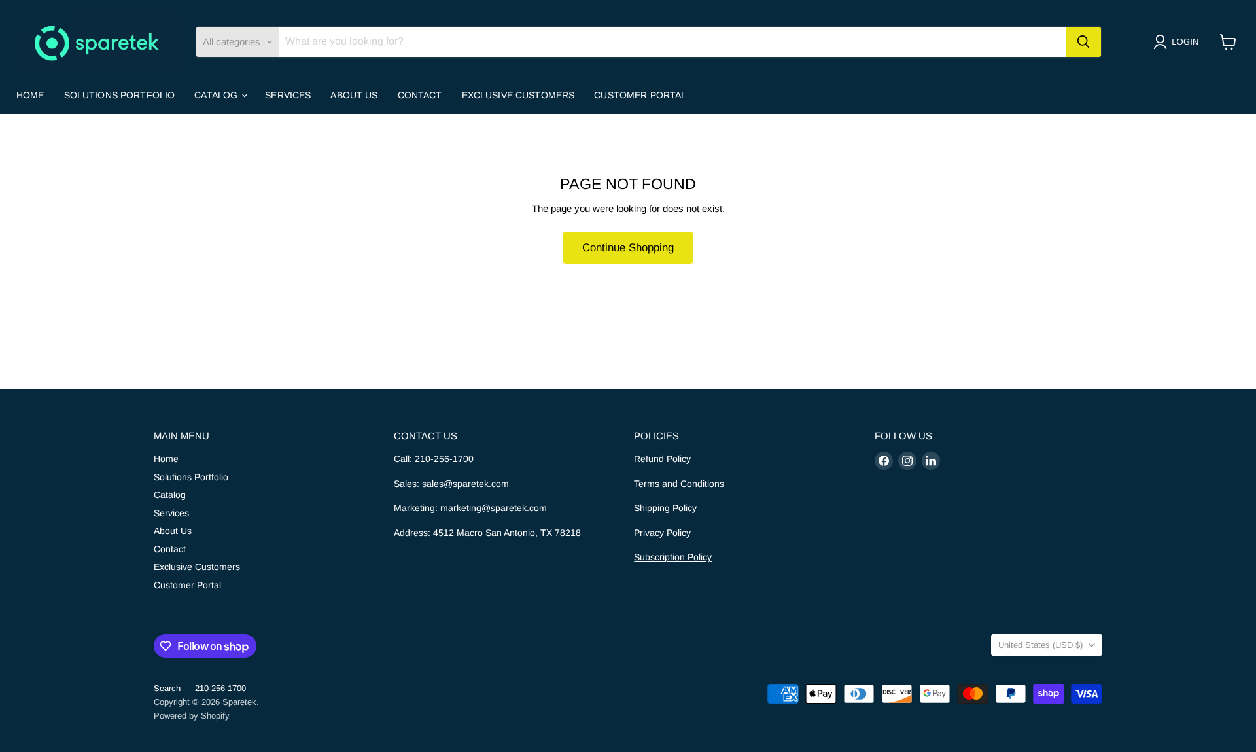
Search (167, 688)
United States (1040, 645)
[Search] (1083, 42)
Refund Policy (662, 459)
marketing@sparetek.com (493, 508)
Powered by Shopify (192, 716)
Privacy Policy (662, 533)
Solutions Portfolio (119, 95)
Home (30, 95)
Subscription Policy (673, 557)
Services (288, 95)
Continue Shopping (628, 248)
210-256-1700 (444, 459)
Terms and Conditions (679, 483)
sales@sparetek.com (465, 483)
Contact (420, 95)
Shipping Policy (665, 508)
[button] (1178, 42)
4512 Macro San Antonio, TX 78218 (507, 533)
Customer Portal (640, 95)
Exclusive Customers (518, 95)
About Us (353, 95)
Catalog (217, 95)
